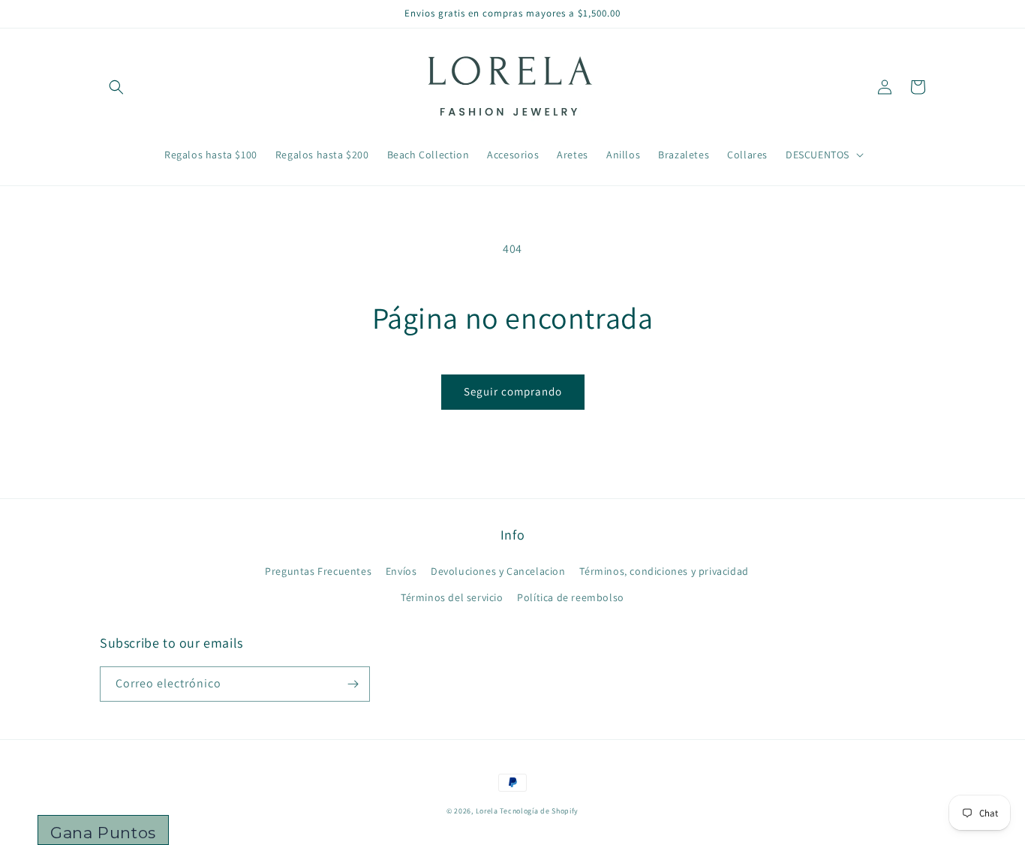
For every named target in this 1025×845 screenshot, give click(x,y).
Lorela (487, 811)
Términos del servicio (452, 597)
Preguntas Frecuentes (318, 571)
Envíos (401, 571)
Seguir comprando (513, 391)
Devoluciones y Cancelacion (498, 571)
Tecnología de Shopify (539, 811)
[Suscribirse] (352, 684)
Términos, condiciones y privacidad (663, 571)
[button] (116, 87)
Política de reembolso (570, 597)
